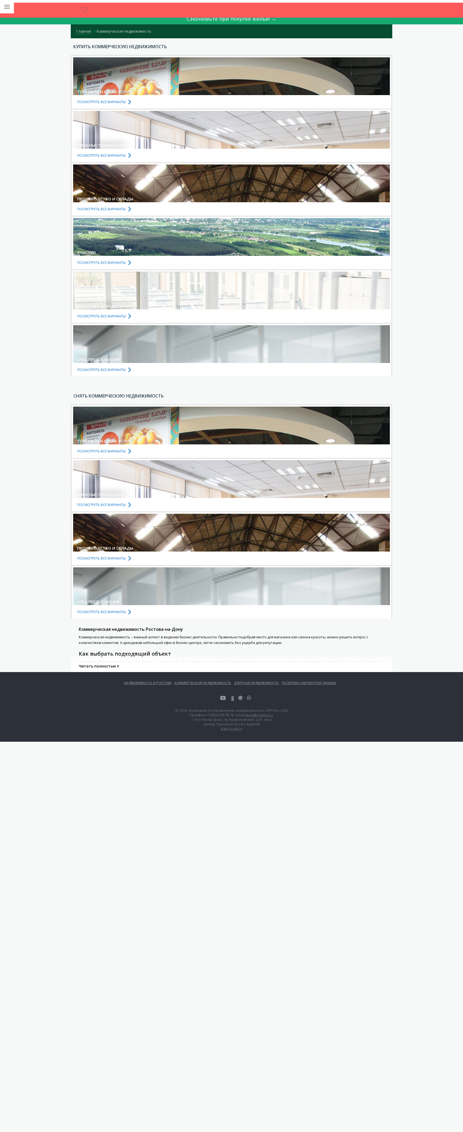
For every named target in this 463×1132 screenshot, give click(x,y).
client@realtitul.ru (259, 715)
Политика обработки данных (309, 682)
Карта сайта (231, 728)
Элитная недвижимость (256, 682)
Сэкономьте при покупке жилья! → (231, 18)
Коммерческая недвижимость (202, 682)
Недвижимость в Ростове (148, 682)
